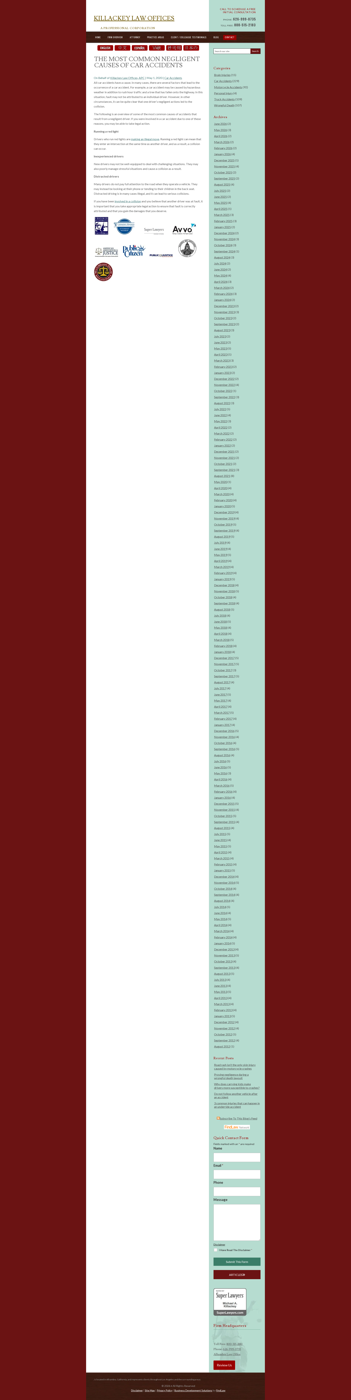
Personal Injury (223, 93)
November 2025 (224, 166)
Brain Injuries (222, 75)
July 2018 (220, 615)
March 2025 (222, 214)
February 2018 (223, 646)
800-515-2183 (245, 24)
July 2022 (220, 409)
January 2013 (222, 1016)
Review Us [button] (224, 1365)
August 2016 (222, 755)
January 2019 (222, 579)
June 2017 (220, 694)
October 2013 (223, 961)
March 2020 (222, 494)
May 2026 (220, 130)
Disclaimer (219, 1244)
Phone (218, 1182)
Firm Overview (115, 37)
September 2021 (224, 469)
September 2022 (224, 397)
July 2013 (220, 979)
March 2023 (222, 360)
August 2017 (222, 682)
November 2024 (224, 239)
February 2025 (223, 221)
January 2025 (222, 227)
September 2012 (224, 1040)
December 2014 (224, 876)
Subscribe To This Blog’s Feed (238, 1118)
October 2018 (223, 597)
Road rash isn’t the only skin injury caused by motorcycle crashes (235, 1066)
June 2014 (220, 913)
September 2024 (224, 251)
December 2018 (224, 585)
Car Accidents (173, 78)
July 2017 (220, 688)
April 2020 (220, 488)
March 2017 (222, 712)
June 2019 (220, 548)
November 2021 (224, 457)
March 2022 (222, 433)
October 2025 (223, 172)
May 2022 (220, 421)
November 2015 (224, 809)
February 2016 (223, 791)
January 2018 (222, 652)
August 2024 (222, 257)
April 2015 (220, 852)
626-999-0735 (244, 19)
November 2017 (224, 664)
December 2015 (224, 803)
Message (220, 1200)
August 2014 (222, 900)
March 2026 (222, 142)
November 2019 (224, 518)
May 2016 (220, 773)
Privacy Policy (164, 1390)
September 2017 (224, 676)
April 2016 (220, 779)
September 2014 (224, 894)
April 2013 (220, 998)
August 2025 (222, 184)
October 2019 (223, 524)
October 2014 (223, 888)
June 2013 (220, 985)
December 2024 (224, 233)
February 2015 (223, 864)
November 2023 (224, 312)
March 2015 (222, 858)
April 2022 (220, 427)
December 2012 (224, 1022)
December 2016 (224, 731)
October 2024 (223, 245)
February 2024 (223, 293)
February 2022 (223, 439)
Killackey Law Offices (134, 18)
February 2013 (223, 1010)
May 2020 (220, 482)
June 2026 (220, 123)
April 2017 (220, 706)
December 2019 (224, 512)
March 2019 (222, 567)
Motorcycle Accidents (228, 87)
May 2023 (220, 348)
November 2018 (224, 591)
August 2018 (222, 609)
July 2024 (220, 263)
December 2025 (224, 160)
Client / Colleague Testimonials (189, 37)
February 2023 (223, 366)
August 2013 (222, 973)
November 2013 (224, 955)
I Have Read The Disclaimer (235, 1250)
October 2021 (223, 463)
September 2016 (224, 749)
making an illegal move (145, 139)
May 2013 (220, 991)
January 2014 (222, 943)
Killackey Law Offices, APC (127, 78)
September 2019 (224, 530)
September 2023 (224, 324)
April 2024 (220, 281)
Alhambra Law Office (227, 1354)
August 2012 (222, 1046)
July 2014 (220, 907)
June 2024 (220, 269)
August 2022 (222, 403)
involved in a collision (128, 201)
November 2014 (224, 882)
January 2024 (222, 299)
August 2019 (222, 536)
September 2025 (224, 178)
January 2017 (222, 725)
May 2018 (220, 627)
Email (218, 1165)
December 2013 (224, 949)
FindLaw (220, 1390)
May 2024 (220, 275)
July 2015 (220, 834)
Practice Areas (155, 37)
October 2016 (223, 743)
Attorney (135, 37)
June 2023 (220, 342)
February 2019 (223, 573)
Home (98, 37)
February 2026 (223, 148)
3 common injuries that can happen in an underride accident (237, 1104)
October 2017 (223, 670)
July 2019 (220, 542)
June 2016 (220, 767)
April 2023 (220, 354)
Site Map (150, 1390)
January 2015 (222, 870)
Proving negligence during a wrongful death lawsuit (231, 1076)
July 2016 (220, 761)
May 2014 (220, 919)
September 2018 (224, 603)
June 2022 (220, 415)
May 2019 (220, 554)
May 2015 (220, 846)
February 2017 (223, 718)
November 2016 (224, 737)
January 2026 (222, 154)
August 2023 (222, 330)
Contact (230, 37)
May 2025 (220, 202)
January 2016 (222, 797)
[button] (347, 1373)
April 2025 (220, 208)
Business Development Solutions (193, 1390)
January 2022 (222, 445)
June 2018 (220, 621)
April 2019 (220, 561)
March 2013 (222, 1004)
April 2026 (220, 136)
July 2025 (220, 190)
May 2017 (220, 700)
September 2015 (224, 822)
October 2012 (223, 1034)
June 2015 (220, 840)
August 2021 (222, 476)
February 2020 (223, 500)
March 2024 (222, 287)
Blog (216, 37)
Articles (235, 1274)
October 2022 (223, 391)
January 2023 (222, 372)
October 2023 (223, 318)
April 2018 (220, 633)
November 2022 (224, 384)
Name (218, 1148)
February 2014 (223, 937)
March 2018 (222, 639)
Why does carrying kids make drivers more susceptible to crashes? (237, 1085)
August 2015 (222, 828)
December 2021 (224, 451)
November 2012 (224, 1028)
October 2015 (223, 816)
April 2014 (220, 925)
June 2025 (220, 196)
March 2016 (222, 785)
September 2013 (224, 967)
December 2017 (224, 658)
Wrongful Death (224, 105)
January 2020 (222, 506)
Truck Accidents (224, 99)
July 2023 (220, 336)
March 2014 (222, 931)
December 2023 (224, 306)
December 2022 (224, 378)
